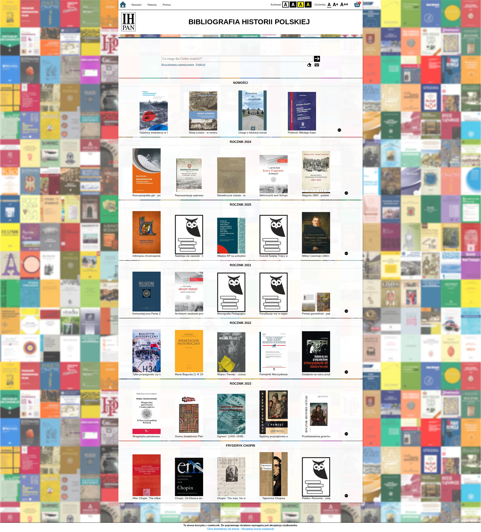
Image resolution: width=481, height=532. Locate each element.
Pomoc (167, 4)
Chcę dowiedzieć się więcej (223, 528)
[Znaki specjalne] (317, 65)
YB (301, 4)
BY (308, 4)
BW (293, 4)
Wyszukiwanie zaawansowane (177, 64)
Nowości (136, 4)
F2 (344, 4)
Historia (152, 4)
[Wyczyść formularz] (309, 65)
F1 (335, 4)
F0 (329, 4)
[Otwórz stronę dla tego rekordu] (155, 110)
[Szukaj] (317, 59)
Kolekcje (200, 64)
